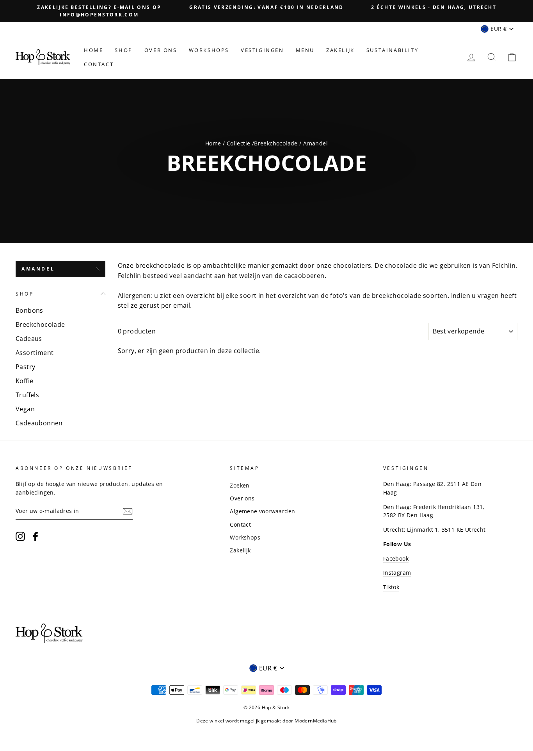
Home (93, 50)
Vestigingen (262, 50)
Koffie (24, 380)
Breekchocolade (276, 143)
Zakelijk (340, 50)
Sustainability (392, 50)
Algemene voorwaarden (262, 511)
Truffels (27, 395)
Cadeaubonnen (39, 423)
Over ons (160, 50)
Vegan (25, 409)
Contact (99, 64)
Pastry (25, 366)
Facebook (396, 558)
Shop (123, 50)
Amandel (38, 268)
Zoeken (239, 485)
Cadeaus (29, 338)
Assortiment (34, 352)
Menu (305, 50)
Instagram (397, 572)
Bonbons (29, 310)
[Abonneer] (128, 511)
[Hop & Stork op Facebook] (35, 536)
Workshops (209, 50)
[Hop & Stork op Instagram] (20, 536)
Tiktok (391, 587)
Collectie (239, 143)
